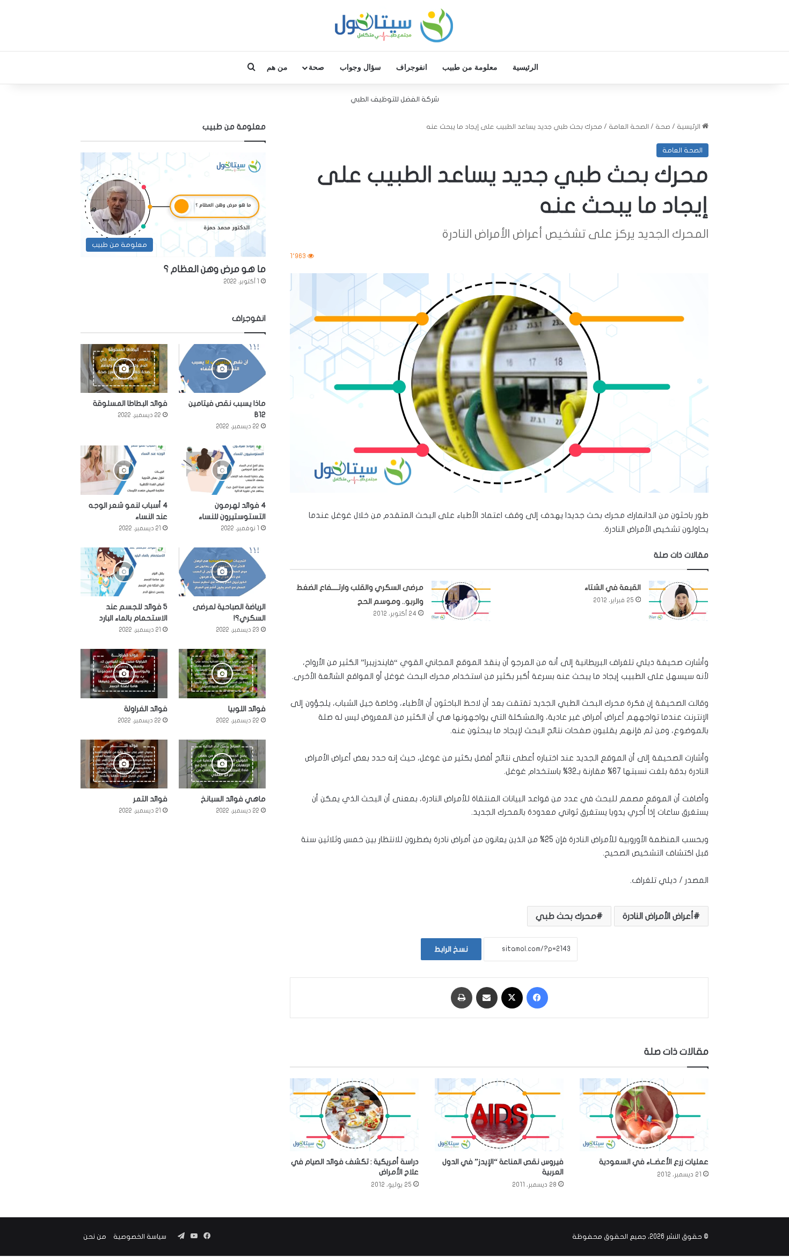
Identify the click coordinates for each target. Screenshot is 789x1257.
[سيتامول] (394, 25)
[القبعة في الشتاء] (678, 601)
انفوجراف (411, 67)
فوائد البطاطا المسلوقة (130, 403)
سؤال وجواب (360, 67)
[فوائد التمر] (124, 764)
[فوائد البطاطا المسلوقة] (124, 368)
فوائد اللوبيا (247, 709)
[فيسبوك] (537, 997)
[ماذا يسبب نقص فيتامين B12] (222, 368)
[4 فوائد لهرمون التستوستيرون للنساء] (222, 469)
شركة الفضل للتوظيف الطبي (394, 99)
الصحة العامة (629, 126)
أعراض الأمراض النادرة (658, 916)
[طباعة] (461, 997)
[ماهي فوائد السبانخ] (222, 764)
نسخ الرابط (451, 949)
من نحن (94, 1236)
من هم (277, 67)
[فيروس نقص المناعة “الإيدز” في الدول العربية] (499, 1114)
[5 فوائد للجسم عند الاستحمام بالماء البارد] (124, 571)
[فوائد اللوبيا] (222, 673)
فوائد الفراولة (145, 709)
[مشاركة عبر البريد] (487, 997)
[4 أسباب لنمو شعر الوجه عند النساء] (124, 469)
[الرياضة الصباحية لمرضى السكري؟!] (222, 571)
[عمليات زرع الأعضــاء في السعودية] (644, 1114)
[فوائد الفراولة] (124, 673)
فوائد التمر (150, 799)
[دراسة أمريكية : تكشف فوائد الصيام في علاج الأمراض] (354, 1114)
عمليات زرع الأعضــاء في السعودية (653, 1162)
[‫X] (512, 997)
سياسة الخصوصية (139, 1236)
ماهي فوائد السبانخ (233, 799)
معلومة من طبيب (470, 67)
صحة (316, 67)
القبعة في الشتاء (613, 587)
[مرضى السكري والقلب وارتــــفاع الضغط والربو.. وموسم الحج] (461, 601)
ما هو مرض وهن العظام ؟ (215, 269)
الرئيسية (525, 67)
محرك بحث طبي (566, 916)
